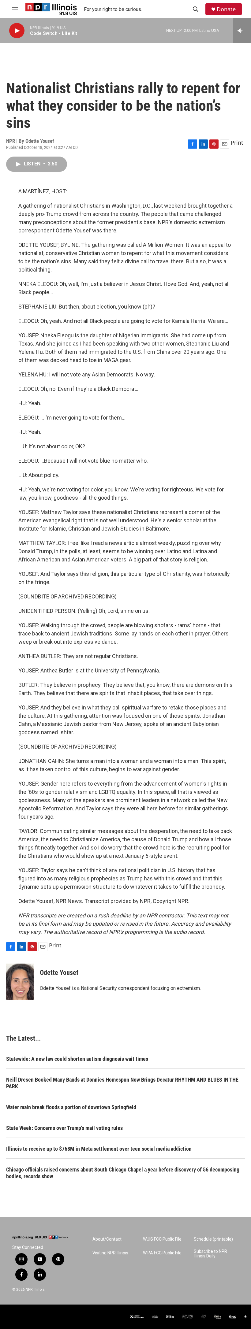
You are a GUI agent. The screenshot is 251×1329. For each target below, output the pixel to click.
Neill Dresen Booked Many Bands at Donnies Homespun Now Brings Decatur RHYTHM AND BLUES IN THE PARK (122, 1083)
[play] (17, 30)
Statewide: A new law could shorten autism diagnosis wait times (77, 1059)
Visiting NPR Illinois (110, 1253)
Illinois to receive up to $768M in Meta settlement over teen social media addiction (99, 1149)
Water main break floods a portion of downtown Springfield (71, 1107)
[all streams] (242, 30)
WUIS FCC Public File (162, 1239)
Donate (226, 9)
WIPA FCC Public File (162, 1253)
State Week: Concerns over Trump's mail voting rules (64, 1128)
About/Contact (107, 1239)
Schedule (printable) (213, 1239)
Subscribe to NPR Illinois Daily (210, 1254)
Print (237, 142)
